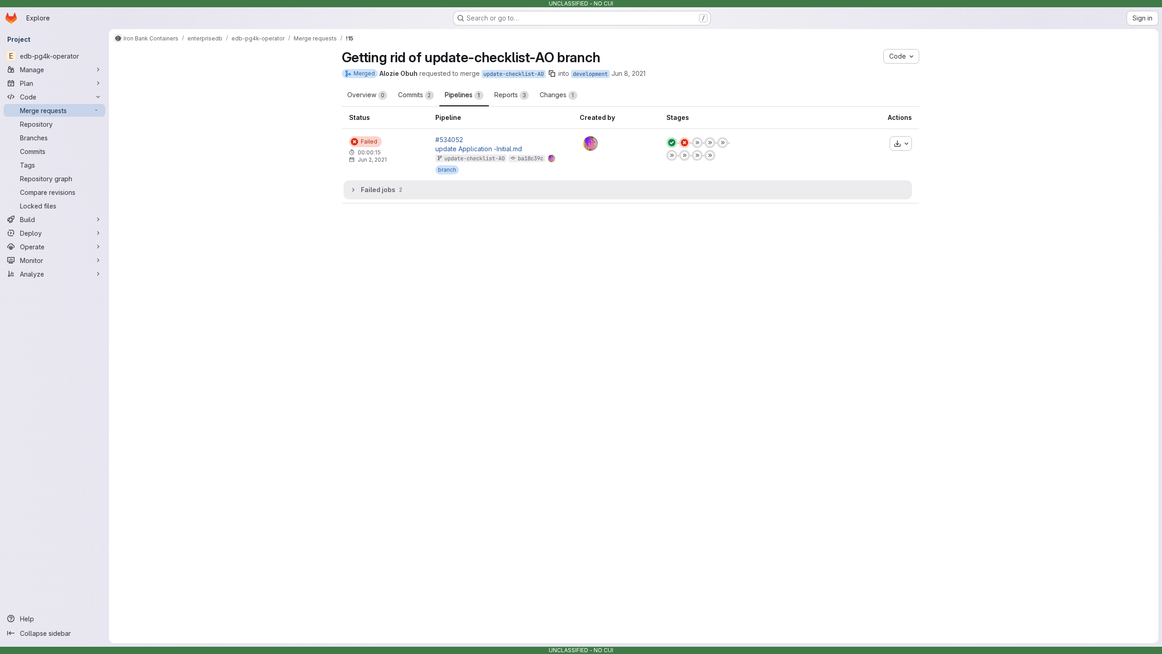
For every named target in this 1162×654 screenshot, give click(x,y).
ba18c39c (530, 158)
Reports (510, 95)
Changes (557, 95)
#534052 (449, 140)
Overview (365, 95)
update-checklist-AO (513, 74)
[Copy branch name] (552, 73)
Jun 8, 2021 (628, 73)
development (590, 74)
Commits (414, 95)
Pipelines (462, 95)
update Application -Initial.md (478, 149)
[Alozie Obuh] (590, 143)
